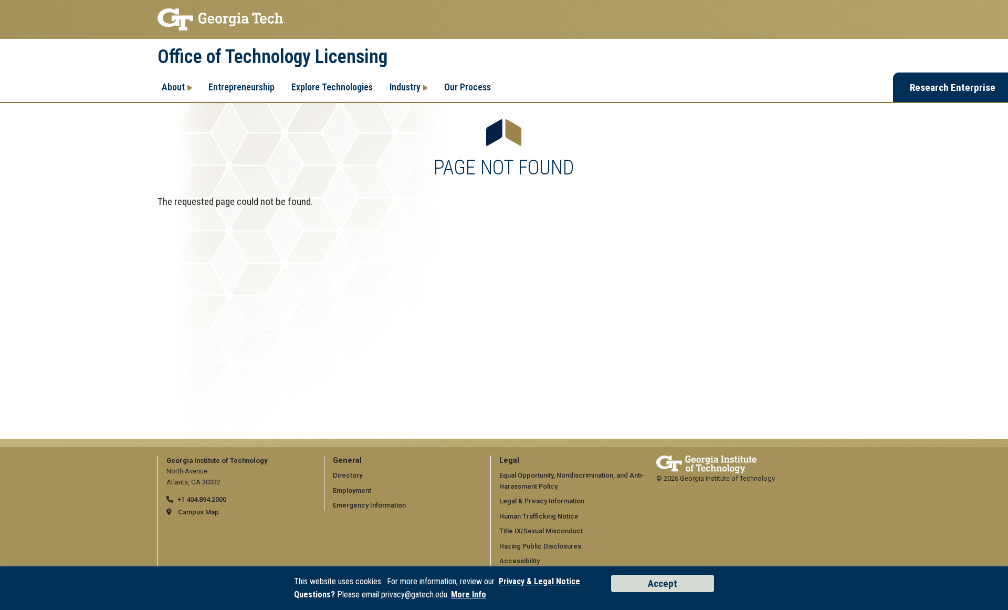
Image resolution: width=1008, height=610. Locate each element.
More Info (468, 594)
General (347, 460)
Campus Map (198, 512)
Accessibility (519, 561)
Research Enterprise (952, 87)
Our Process (467, 86)
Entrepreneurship (241, 86)
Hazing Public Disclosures (540, 546)
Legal (509, 460)
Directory (347, 475)
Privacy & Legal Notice (539, 581)
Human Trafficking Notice (539, 516)
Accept (662, 583)
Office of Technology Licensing (272, 57)
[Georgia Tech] (706, 460)
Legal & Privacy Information (541, 501)
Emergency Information (369, 505)
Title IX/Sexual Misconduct (541, 531)
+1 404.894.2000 (201, 499)
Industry (405, 86)
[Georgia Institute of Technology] (504, 19)
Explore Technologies (332, 86)
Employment (352, 490)
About (173, 86)
